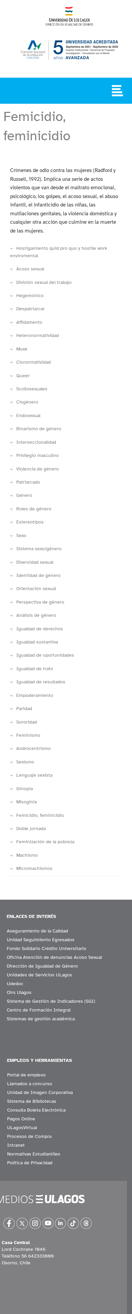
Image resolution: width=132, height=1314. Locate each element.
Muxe (21, 349)
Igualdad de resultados (40, 682)
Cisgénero (27, 402)
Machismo (27, 855)
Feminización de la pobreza (45, 842)
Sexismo (25, 762)
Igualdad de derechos (39, 629)
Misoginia (26, 802)
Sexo (21, 535)
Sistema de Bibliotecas (31, 1101)
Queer (23, 376)
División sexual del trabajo (44, 282)
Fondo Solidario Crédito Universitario (46, 948)
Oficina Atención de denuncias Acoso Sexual (54, 957)
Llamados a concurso (29, 1084)
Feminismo (28, 735)
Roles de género (33, 509)
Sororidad (26, 722)
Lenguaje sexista (34, 775)
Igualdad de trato (34, 669)
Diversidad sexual (34, 562)
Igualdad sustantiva (37, 642)
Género (24, 495)
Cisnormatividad (33, 362)
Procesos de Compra (29, 1136)
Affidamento (29, 322)
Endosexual (28, 415)
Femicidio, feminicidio (40, 815)
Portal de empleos (26, 1075)
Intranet (16, 1145)
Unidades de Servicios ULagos (39, 975)
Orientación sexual (36, 588)
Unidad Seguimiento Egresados (40, 940)
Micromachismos (34, 868)
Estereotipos (30, 522)
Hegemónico (30, 295)
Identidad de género (38, 575)
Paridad (24, 708)
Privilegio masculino (37, 455)
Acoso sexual (30, 269)
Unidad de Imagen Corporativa (40, 1092)
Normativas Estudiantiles (33, 1154)
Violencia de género (37, 469)
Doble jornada (31, 828)
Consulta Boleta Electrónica (36, 1110)
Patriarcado (28, 482)
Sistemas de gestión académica (41, 1019)
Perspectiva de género (40, 602)
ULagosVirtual (22, 1127)
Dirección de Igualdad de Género (42, 966)
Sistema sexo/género (39, 549)
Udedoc (15, 984)
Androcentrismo (33, 748)
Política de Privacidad (29, 1163)
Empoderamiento (34, 695)
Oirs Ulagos (19, 992)
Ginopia (24, 789)
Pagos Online (21, 1119)
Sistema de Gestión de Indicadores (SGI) (51, 1001)
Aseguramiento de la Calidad (37, 931)
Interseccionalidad (36, 442)
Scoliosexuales (31, 389)
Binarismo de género (38, 429)
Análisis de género (36, 615)
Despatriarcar (30, 309)
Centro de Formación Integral (38, 1010)
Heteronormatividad (37, 335)
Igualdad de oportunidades (45, 655)
